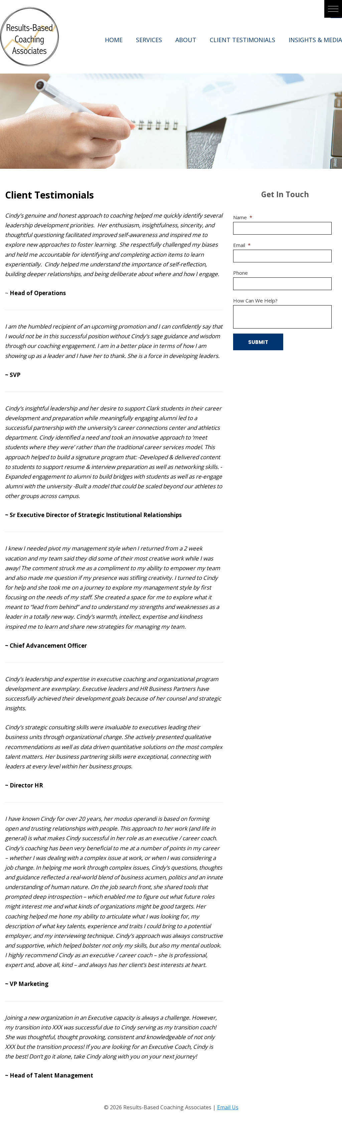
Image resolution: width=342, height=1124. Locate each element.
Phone (240, 273)
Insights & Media (315, 40)
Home (114, 40)
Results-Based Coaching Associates (30, 37)
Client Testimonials (242, 40)
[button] (333, 9)
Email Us (227, 1107)
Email (241, 245)
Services (149, 40)
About (185, 40)
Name (242, 217)
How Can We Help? (255, 300)
